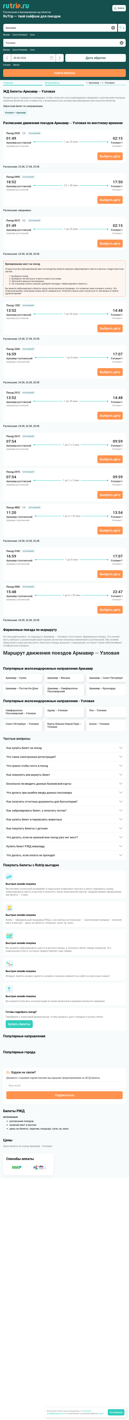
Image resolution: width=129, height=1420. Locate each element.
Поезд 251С (13, 392)
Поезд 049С (13, 176)
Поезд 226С (13, 349)
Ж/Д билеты (52, 82)
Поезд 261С (13, 436)
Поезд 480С (13, 507)
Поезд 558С (13, 586)
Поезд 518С (13, 551)
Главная (8, 82)
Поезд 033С (13, 133)
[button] (15, 113)
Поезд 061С (13, 220)
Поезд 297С (13, 471)
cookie (101, 1413)
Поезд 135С (13, 305)
